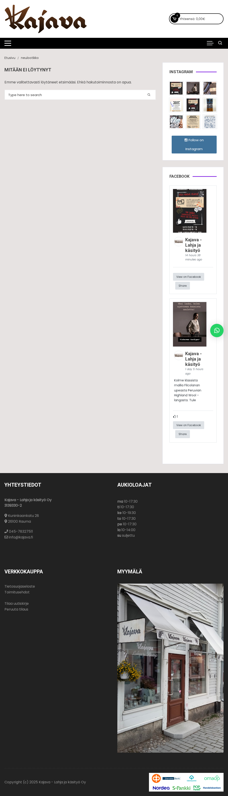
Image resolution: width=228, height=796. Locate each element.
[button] (217, 330)
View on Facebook (188, 277)
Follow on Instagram (194, 144)
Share (183, 286)
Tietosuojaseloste (19, 586)
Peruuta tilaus (16, 609)
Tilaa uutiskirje (16, 603)
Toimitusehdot (17, 592)
